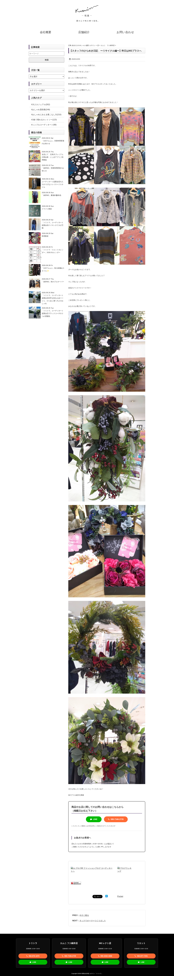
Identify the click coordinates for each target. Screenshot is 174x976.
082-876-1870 (33, 956)
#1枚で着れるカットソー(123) (44, 120)
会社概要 (45, 32)
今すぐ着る (84, 915)
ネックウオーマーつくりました (92, 921)
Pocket (120, 896)
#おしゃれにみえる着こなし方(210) (46, 115)
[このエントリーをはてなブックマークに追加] (106, 896)
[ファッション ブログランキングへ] (76, 883)
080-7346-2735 (117, 819)
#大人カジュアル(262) (40, 104)
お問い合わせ (125, 32)
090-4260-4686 (106, 956)
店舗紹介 (84, 32)
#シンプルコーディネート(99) (43, 125)
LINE (95, 819)
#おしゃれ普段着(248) (40, 110)
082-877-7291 (142, 956)
